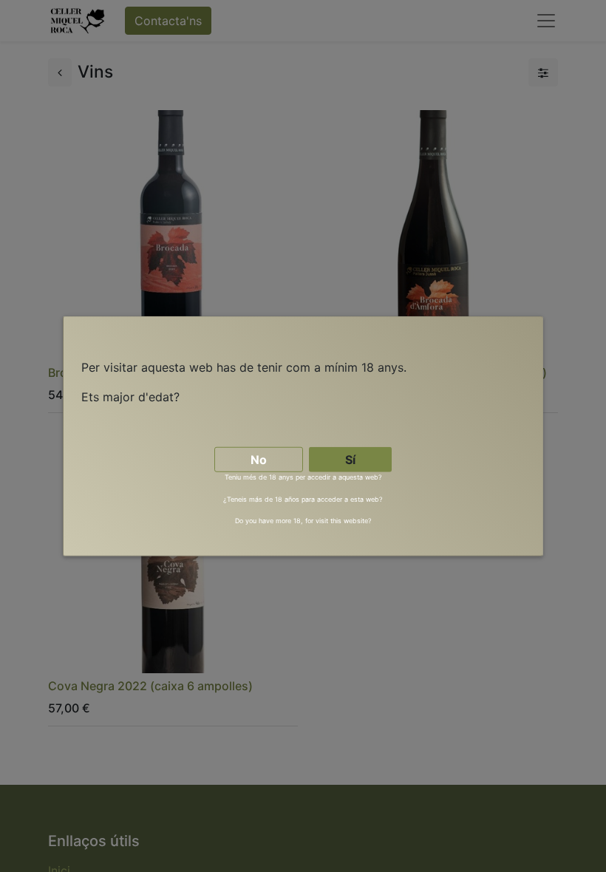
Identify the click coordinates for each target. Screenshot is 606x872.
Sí (350, 459)
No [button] (259, 459)
